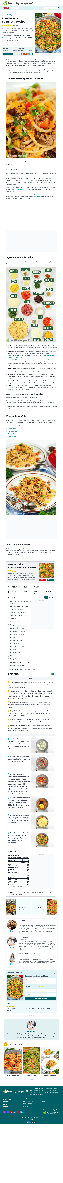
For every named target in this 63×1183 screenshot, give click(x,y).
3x (52, 597)
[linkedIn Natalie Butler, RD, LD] (13, 964)
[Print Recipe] (31, 54)
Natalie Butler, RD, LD (25, 38)
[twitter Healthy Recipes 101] (21, 1112)
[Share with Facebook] (22, 54)
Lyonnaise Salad (12, 431)
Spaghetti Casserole (47, 355)
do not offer (35, 1088)
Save (52, 85)
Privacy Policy (45, 1098)
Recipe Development (27, 1103)
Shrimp (5, 1106)
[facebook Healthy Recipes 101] (8, 1112)
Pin (43, 580)
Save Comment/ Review (41, 998)
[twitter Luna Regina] (10, 947)
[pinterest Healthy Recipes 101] (18, 1112)
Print (51, 580)
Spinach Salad (12, 434)
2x (49, 597)
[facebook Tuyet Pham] (10, 931)
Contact (44, 1101)
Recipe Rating (29, 986)
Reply (53, 1003)
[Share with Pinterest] (25, 54)
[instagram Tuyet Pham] (13, 931)
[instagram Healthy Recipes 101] (4, 1112)
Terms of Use (25, 1106)
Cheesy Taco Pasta (13, 357)
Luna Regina (26, 35)
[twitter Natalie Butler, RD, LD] (10, 964)
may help (36, 196)
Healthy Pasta (14, 8)
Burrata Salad (12, 436)
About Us (49, 3)
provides (27, 182)
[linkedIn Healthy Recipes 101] (14, 1112)
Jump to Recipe (7, 54)
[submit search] (58, 8)
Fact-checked (8, 14)
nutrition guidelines (20, 175)
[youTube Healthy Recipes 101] (11, 1112)
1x (46, 597)
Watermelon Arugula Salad (16, 426)
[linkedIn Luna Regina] (13, 947)
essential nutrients (23, 189)
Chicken (5, 1102)
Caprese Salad (12, 428)
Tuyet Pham (18, 35)
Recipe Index (56, 3)
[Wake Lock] (9, 669)
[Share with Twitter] (28, 54)
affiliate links (17, 43)
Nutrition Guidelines (27, 1101)
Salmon (5, 1104)
